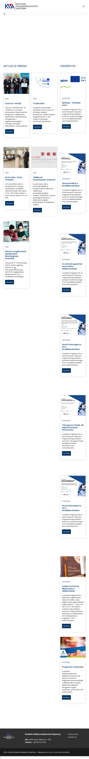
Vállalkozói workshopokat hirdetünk (44, 178)
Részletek (9, 131)
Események (66, 98)
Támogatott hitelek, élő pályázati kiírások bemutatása (73, 427)
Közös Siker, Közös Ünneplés (13, 178)
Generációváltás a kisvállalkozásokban (71, 184)
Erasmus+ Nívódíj (13, 103)
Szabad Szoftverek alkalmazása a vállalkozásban (70, 588)
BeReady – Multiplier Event (71, 103)
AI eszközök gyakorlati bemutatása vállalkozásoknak (72, 266)
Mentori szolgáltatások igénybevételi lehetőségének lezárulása (15, 255)
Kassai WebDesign (55, 752)
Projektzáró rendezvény (72, 667)
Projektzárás (38, 103)
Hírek (7, 99)
